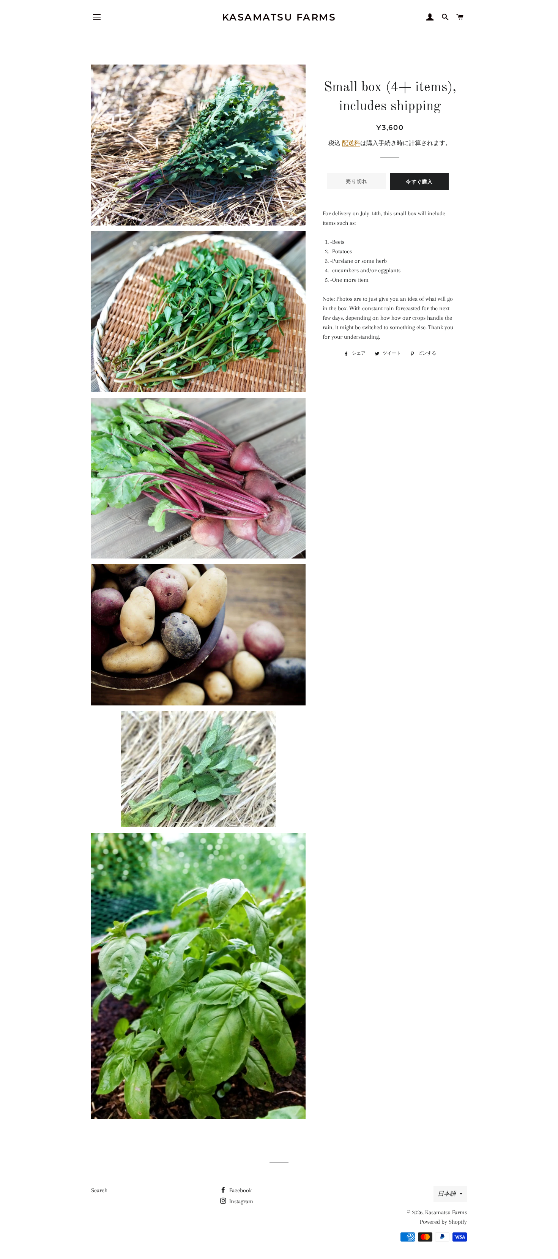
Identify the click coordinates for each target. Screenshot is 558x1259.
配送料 (351, 143)
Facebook (240, 1190)
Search (99, 1190)
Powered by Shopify (443, 1221)
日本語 (447, 1193)
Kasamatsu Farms (279, 17)
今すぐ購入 (419, 181)
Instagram (240, 1201)
